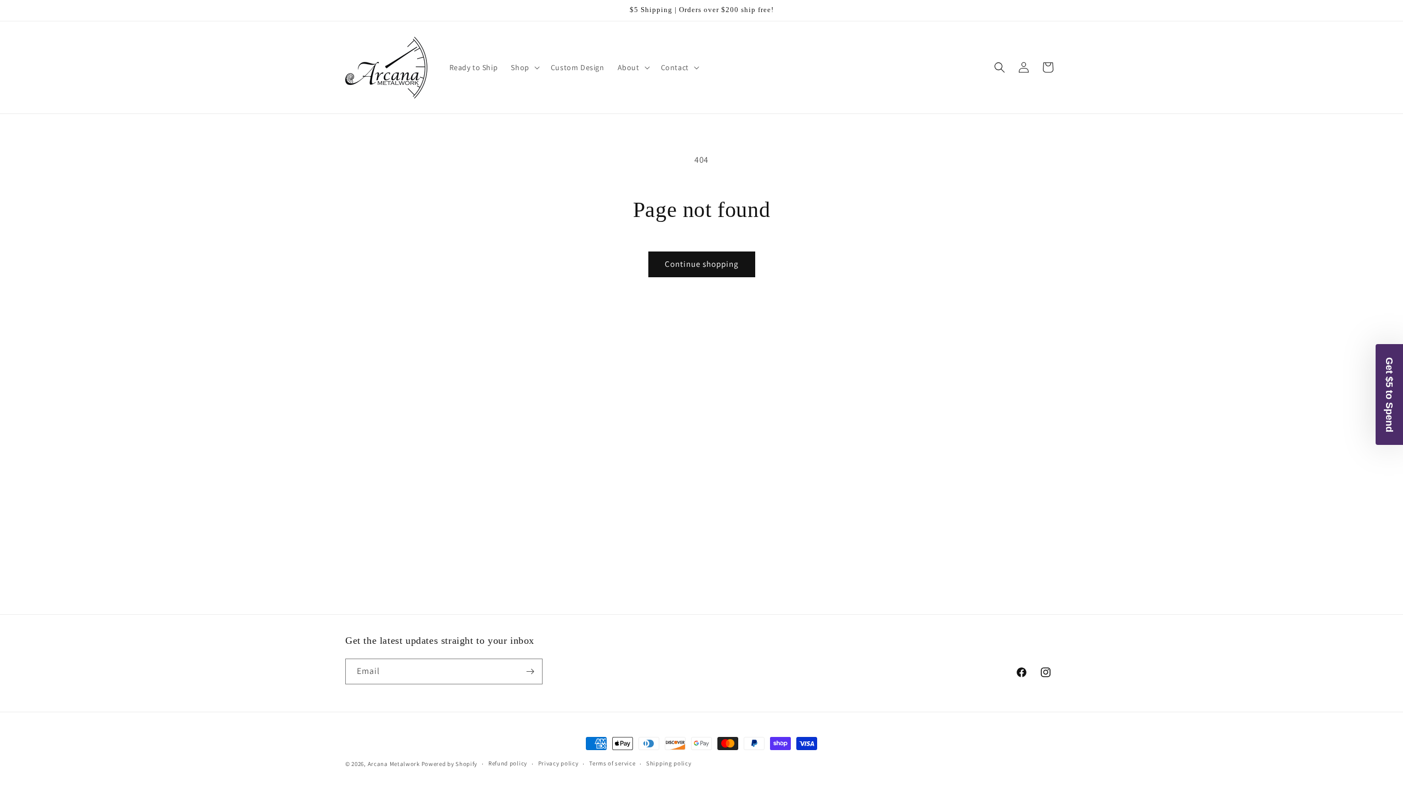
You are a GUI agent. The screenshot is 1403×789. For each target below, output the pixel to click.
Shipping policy (669, 763)
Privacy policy (558, 763)
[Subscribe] (530, 671)
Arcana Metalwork (394, 764)
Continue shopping (702, 264)
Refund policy (507, 763)
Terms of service (612, 763)
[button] (524, 67)
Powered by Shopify (449, 764)
